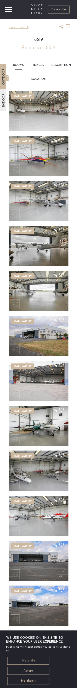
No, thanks (28, 680)
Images (38, 65)
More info (28, 660)
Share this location (62, 26)
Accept (28, 670)
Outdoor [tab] (3, 76)
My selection (58, 9)
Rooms (18, 65)
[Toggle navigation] (8, 9)
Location (38, 79)
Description (58, 65)
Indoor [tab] (3, 100)
